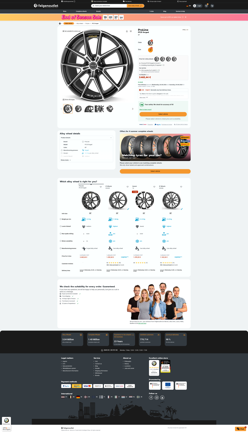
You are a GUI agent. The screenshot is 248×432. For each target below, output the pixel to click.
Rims (64, 11)
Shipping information (101, 371)
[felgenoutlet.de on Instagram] (157, 398)
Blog (164, 11)
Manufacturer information (70, 371)
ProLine (87, 23)
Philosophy (127, 361)
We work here (142, 323)
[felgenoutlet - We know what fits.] (46, 6)
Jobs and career (129, 368)
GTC (64, 364)
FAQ (96, 361)
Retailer (97, 368)
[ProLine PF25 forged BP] (150, 43)
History (126, 364)
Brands (98, 11)
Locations (127, 366)
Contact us (98, 364)
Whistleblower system (69, 368)
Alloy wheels (79, 23)
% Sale (152, 11)
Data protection (67, 366)
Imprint (65, 361)
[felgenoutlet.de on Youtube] (162, 398)
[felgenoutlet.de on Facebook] (151, 398)
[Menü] (10, 418)
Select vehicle (68, 23)
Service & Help (180, 11)
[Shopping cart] (212, 6)
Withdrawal (98, 373)
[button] (86, 138)
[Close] (185, 17)
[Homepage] (60, 23)
